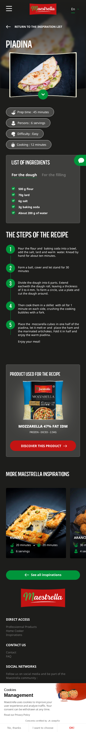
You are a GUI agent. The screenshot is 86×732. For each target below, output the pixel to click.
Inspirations (14, 635)
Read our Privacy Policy (17, 715)
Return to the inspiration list (38, 26)
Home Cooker (15, 631)
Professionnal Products (21, 627)
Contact (11, 652)
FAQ (8, 656)
